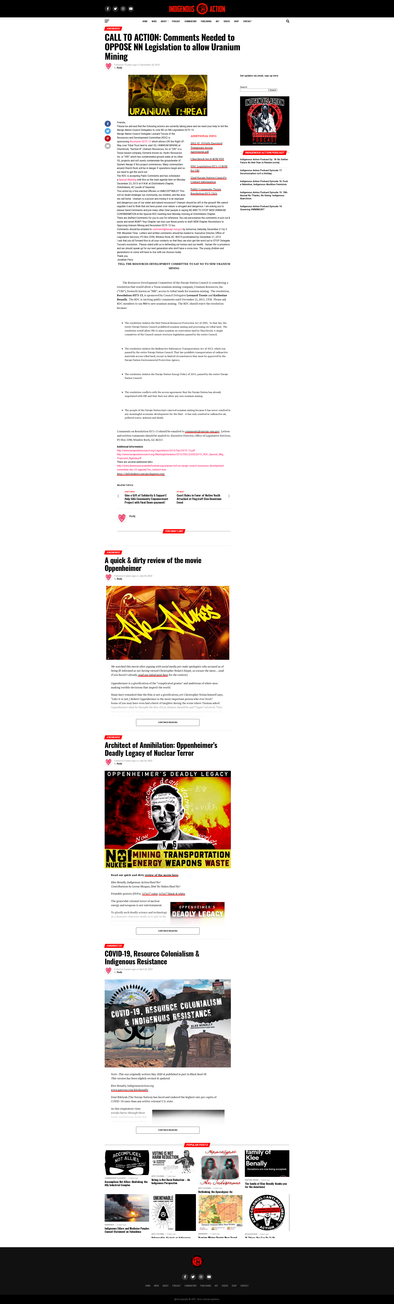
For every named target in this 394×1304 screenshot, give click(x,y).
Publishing (206, 21)
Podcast (176, 21)
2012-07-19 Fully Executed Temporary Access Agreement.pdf (206, 147)
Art (217, 21)
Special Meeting (127, 179)
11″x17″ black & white (172, 893)
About (164, 21)
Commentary (191, 21)
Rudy (119, 67)
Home (145, 21)
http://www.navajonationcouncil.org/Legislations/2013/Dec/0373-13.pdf (156, 450)
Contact (247, 21)
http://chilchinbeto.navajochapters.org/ (141, 474)
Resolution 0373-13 (140, 141)
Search (243, 87)
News (154, 21)
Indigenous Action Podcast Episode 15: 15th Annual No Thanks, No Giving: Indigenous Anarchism (263, 195)
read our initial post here (153, 675)
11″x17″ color (150, 893)
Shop (236, 21)
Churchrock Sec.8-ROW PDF (207, 159)
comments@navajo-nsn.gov (167, 229)
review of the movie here (161, 875)
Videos (227, 21)
